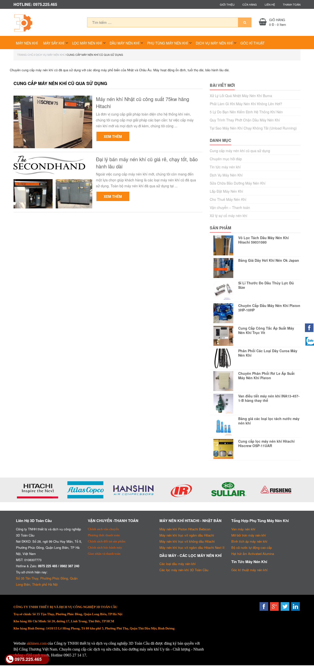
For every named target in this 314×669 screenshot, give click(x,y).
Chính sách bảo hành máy (105, 547)
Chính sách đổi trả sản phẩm (106, 541)
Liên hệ (270, 4)
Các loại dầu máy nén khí (177, 563)
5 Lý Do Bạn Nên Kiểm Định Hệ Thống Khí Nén (246, 111)
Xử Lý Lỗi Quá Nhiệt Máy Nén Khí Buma (241, 95)
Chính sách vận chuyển (103, 529)
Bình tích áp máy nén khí (249, 541)
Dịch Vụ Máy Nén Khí (214, 43)
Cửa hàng (249, 4)
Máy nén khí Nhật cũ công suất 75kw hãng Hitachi (142, 103)
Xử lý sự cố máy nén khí (228, 215)
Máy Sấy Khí (53, 43)
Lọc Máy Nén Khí (87, 43)
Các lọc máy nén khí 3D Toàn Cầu (183, 569)
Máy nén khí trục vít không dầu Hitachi (187, 541)
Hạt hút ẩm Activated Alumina (252, 553)
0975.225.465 (28, 659)
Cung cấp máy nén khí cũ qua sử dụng (240, 150)
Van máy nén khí (243, 529)
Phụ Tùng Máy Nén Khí (167, 43)
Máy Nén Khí (27, 43)
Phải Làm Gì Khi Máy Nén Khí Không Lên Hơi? (246, 103)
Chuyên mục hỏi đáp (226, 158)
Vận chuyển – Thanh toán (230, 207)
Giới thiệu (227, 4)
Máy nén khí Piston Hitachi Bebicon (184, 529)
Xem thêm (113, 136)
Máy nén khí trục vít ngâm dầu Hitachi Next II (191, 547)
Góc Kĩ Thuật (252, 43)
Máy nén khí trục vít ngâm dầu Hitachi (186, 535)
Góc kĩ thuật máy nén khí (249, 569)
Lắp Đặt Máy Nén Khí (226, 191)
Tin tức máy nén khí (225, 166)
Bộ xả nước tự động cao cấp (251, 547)
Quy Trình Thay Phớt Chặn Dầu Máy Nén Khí (245, 119)
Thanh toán (292, 4)
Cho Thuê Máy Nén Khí (228, 199)
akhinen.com (37, 643)
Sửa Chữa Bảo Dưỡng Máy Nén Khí (237, 183)
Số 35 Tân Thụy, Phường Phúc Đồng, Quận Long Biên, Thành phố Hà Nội (47, 581)
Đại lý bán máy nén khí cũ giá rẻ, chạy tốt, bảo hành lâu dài (147, 163)
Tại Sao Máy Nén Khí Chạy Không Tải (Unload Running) (253, 128)
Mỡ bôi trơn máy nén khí (248, 535)
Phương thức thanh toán (104, 535)
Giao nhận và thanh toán (104, 553)
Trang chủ (25, 55)
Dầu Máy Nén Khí (124, 43)
